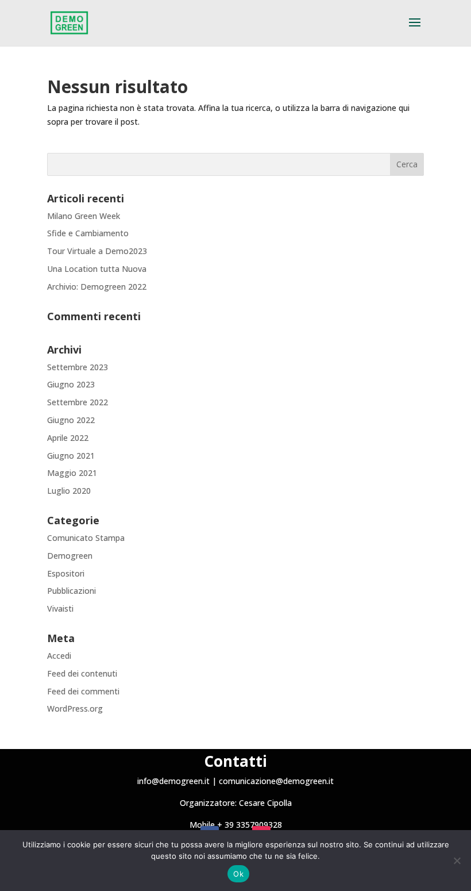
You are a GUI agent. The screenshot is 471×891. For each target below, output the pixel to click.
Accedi (59, 655)
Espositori (65, 573)
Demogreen (69, 555)
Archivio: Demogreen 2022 (96, 286)
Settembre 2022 (77, 402)
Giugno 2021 (71, 455)
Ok (238, 873)
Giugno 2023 (71, 384)
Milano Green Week (83, 215)
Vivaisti (60, 608)
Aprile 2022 (67, 437)
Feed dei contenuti (82, 673)
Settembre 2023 (77, 367)
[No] (456, 860)
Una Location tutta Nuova (96, 268)
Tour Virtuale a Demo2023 (97, 250)
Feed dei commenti (83, 691)
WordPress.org (75, 708)
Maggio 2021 (72, 472)
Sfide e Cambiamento (88, 233)
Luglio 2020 (69, 490)
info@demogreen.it (173, 780)
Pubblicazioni (71, 590)
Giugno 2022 (71, 419)
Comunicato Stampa (86, 537)
